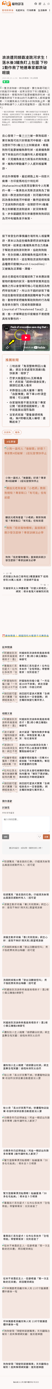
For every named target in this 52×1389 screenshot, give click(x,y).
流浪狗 (7, 432)
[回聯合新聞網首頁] (6, 3)
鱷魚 (17, 432)
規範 (5, 836)
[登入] (44, 4)
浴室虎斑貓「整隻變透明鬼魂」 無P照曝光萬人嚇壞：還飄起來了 (27, 418)
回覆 (46, 836)
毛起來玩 (20, 10)
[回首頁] (12, 3)
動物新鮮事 (7, 10)
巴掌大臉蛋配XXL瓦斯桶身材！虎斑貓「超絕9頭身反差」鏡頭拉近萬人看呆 (27, 381)
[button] (35, 3)
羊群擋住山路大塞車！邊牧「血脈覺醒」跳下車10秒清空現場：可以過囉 (27, 393)
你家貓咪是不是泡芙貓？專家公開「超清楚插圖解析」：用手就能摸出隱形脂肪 (27, 406)
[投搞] (40, 3)
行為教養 (31, 10)
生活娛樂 (42, 10)
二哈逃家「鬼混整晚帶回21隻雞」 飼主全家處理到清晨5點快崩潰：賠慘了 (27, 369)
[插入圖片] (39, 836)
